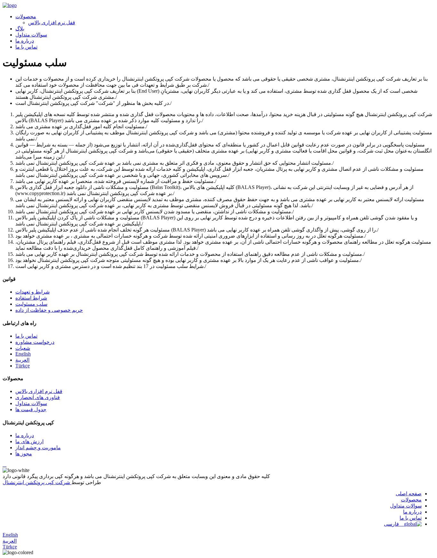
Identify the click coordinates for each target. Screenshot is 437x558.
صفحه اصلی (409, 493)
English (23, 354)
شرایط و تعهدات (32, 292)
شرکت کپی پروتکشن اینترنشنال (37, 482)
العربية (22, 360)
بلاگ (19, 28)
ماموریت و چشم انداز (38, 447)
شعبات (22, 348)
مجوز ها (23, 453)
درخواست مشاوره (34, 342)
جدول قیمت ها (30, 409)
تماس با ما (26, 47)
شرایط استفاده (31, 298)
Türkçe (22, 365)
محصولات (25, 16)
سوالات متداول (31, 34)
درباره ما (24, 40)
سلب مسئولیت (31, 304)
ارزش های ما (29, 441)
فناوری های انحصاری (37, 397)
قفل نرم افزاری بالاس (51, 22)
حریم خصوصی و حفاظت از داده (49, 310)
